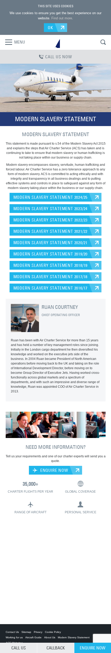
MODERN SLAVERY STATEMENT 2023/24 (50, 208)
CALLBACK (55, 647)
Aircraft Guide (33, 637)
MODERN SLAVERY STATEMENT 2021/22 (50, 231)
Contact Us (12, 632)
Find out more (61, 18)
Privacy (38, 632)
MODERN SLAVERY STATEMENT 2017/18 (50, 276)
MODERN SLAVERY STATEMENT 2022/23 (50, 219)
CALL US (18, 647)
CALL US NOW (58, 56)
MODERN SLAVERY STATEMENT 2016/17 (50, 288)
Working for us (14, 637)
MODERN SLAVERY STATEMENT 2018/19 (50, 265)
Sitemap (26, 632)
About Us (49, 637)
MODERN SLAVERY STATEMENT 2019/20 (50, 254)
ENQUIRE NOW (53, 470)
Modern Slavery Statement (74, 637)
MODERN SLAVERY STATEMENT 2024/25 (50, 197)
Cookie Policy (53, 632)
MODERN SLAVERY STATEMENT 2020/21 (50, 242)
